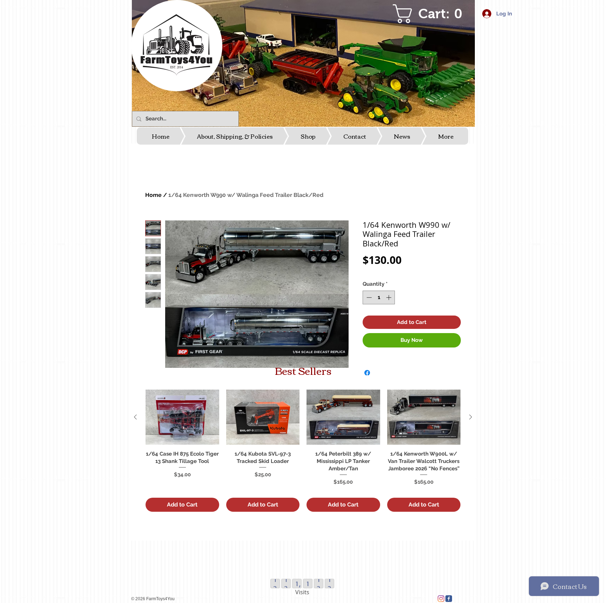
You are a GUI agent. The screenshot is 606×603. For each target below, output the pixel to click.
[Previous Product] (135, 417)
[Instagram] (441, 598)
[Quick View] (182, 417)
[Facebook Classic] (448, 598)
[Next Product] (470, 417)
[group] (303, 450)
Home (153, 195)
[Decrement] (368, 297)
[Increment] (389, 297)
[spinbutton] (379, 297)
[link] (432, 13)
